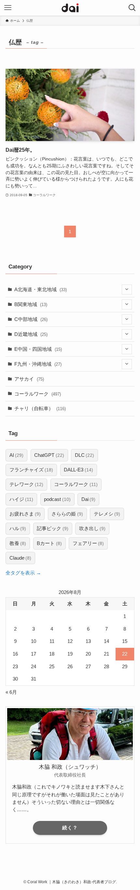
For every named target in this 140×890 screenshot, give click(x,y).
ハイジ (21, 499)
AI (16, 455)
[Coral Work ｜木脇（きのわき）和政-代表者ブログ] (70, 8)
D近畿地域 (31, 334)
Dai (88, 499)
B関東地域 (30, 304)
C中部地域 (31, 319)
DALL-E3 (78, 469)
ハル (17, 528)
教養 (17, 543)
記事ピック (52, 528)
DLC (84, 455)
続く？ (70, 827)
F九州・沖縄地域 (38, 364)
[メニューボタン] (8, 8)
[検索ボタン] (132, 8)
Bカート (49, 543)
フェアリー (88, 543)
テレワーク (26, 484)
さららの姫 (67, 513)
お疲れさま (25, 513)
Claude (20, 558)
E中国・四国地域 (38, 349)
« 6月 (11, 692)
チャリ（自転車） (40, 408)
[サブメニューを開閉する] (127, 290)
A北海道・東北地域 (40, 289)
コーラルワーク (37, 394)
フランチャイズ (31, 469)
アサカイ (29, 379)
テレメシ (107, 513)
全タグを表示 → (23, 573)
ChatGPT (49, 455)
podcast (57, 499)
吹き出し (92, 528)
